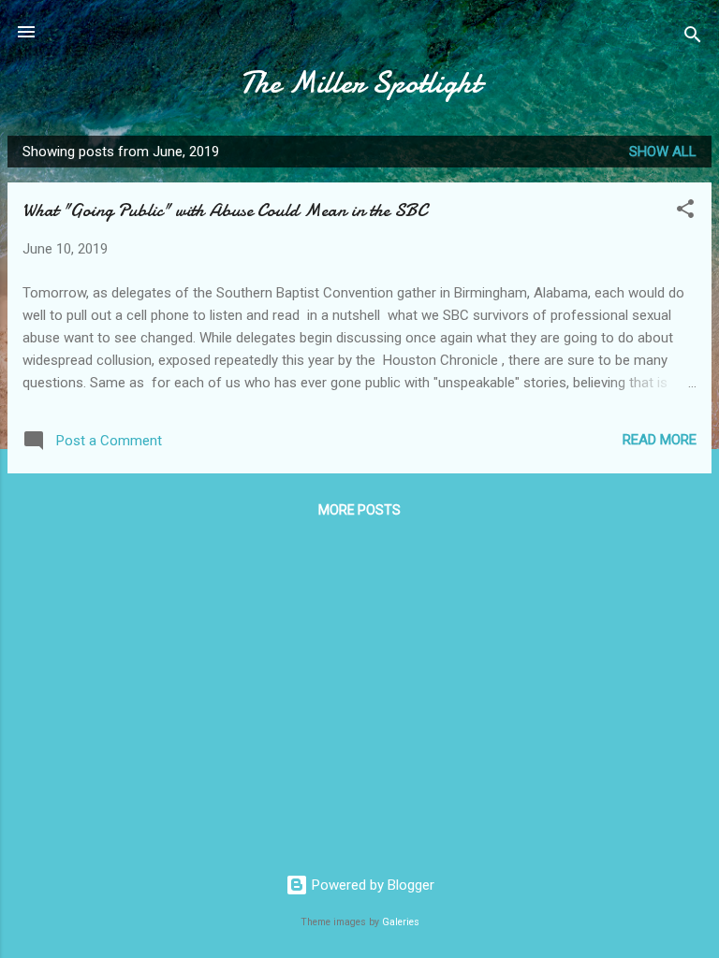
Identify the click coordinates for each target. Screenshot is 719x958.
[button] (685, 211)
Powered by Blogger (371, 885)
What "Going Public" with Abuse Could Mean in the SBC (224, 210)
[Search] (693, 37)
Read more (660, 439)
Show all (663, 151)
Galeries (400, 922)
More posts (359, 509)
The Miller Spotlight (360, 83)
